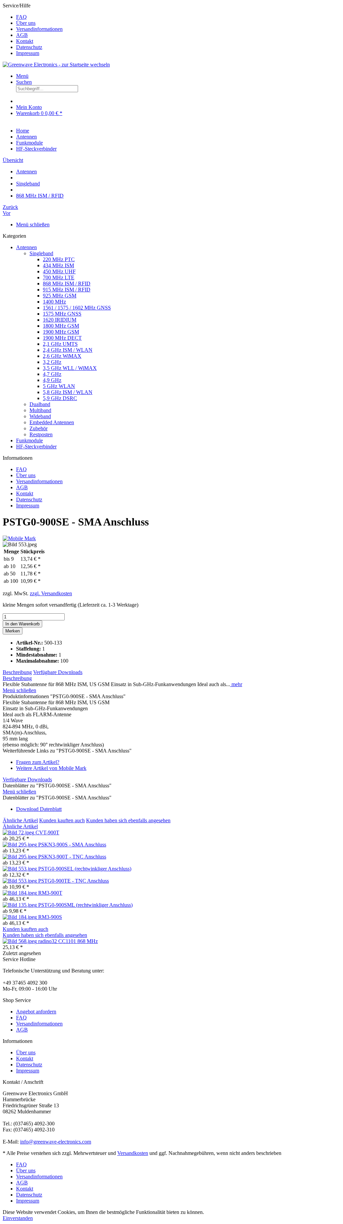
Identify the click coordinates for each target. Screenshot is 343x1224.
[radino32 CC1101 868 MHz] (20, 941)
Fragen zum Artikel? (37, 762)
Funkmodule (29, 440)
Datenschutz (29, 47)
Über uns (26, 23)
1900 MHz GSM (61, 332)
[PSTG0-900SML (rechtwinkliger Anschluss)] (20, 905)
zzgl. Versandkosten (51, 593)
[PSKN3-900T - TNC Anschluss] (20, 856)
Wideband (40, 416)
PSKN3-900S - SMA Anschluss (72, 844)
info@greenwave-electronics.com (55, 1142)
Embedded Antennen (51, 422)
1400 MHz (54, 301)
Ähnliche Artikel (20, 820)
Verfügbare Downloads (57, 672)
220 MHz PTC (59, 259)
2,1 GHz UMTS (60, 344)
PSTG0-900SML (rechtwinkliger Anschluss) (85, 905)
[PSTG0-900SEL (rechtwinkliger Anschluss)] (20, 869)
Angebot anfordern (36, 1011)
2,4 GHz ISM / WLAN (67, 350)
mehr (236, 684)
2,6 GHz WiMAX (62, 356)
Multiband (40, 410)
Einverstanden (18, 1218)
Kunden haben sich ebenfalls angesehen (128, 820)
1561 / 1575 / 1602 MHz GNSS (77, 308)
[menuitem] (178, 17)
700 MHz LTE (58, 277)
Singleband (41, 253)
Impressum (27, 53)
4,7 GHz (52, 374)
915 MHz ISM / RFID (66, 289)
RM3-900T (50, 893)
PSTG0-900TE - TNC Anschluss (73, 881)
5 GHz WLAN (59, 386)
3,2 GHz (52, 362)
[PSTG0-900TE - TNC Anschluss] (20, 881)
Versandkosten (132, 1153)
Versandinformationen (39, 29)
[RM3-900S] (20, 917)
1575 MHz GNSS (62, 314)
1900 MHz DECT (62, 338)
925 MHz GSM (59, 295)
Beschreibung (17, 672)
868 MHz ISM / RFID (66, 283)
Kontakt (24, 41)
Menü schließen (33, 224)
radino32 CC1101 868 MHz (68, 941)
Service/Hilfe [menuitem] (33, 29)
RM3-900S (50, 917)
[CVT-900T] (19, 832)
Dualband (39, 404)
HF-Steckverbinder (36, 446)
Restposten (41, 434)
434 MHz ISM (58, 265)
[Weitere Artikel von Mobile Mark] (19, 538)
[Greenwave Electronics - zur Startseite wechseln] (56, 64)
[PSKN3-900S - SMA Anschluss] (20, 844)
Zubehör (38, 428)
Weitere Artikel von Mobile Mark (51, 768)
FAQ (21, 17)
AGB (22, 35)
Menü (22, 76)
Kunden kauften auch (62, 820)
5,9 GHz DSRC (60, 398)
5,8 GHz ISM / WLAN (67, 392)
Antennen (26, 247)
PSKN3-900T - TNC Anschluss (72, 856)
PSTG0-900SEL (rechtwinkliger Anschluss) (84, 869)
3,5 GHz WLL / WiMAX (70, 368)
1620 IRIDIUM (59, 320)
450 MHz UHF (59, 271)
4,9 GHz (52, 380)
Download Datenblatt (39, 809)
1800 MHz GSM (61, 326)
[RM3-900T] (20, 893)
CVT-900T (47, 832)
